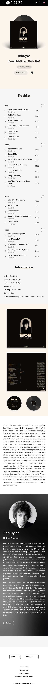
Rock (12, 293)
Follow (8, 623)
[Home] (14, 3)
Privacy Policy (24, 673)
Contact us (24, 667)
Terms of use (24, 670)
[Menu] (2, 3)
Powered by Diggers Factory (24, 683)
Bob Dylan (24, 56)
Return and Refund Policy (24, 676)
